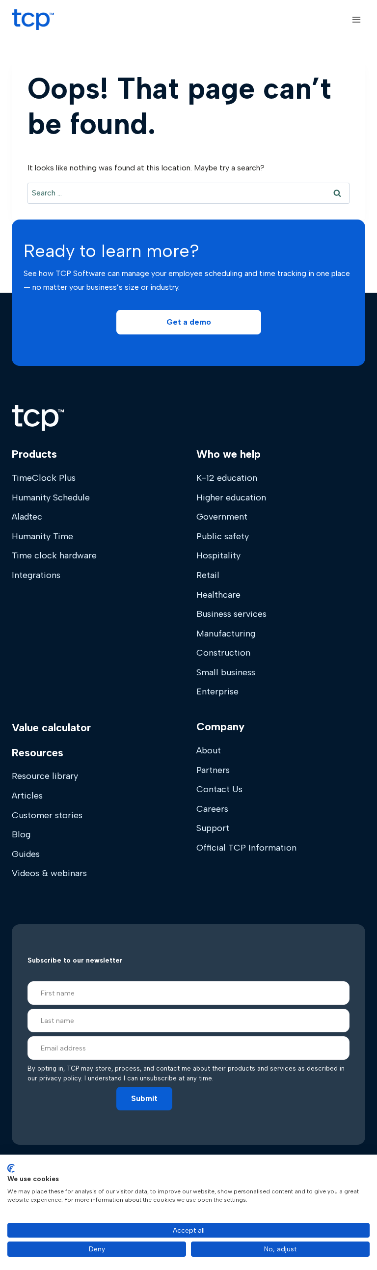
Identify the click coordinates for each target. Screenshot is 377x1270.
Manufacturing (225, 633)
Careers (212, 808)
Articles (27, 795)
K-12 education (226, 477)
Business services (231, 613)
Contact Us (219, 789)
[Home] (38, 418)
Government (221, 516)
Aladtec (27, 516)
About (208, 750)
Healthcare (218, 594)
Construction (223, 652)
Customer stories (47, 815)
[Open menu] (356, 19)
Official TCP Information (246, 847)
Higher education (231, 497)
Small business (225, 672)
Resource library (45, 776)
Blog (21, 834)
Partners (213, 770)
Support (212, 828)
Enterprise (217, 691)
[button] (188, 322)
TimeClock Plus (44, 477)
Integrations (36, 575)
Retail (207, 575)
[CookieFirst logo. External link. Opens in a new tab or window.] (11, 1168)
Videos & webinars (49, 873)
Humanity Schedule (51, 497)
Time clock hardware (54, 555)
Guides (26, 854)
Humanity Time (42, 536)
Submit (144, 1098)
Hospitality (218, 555)
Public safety (222, 536)
